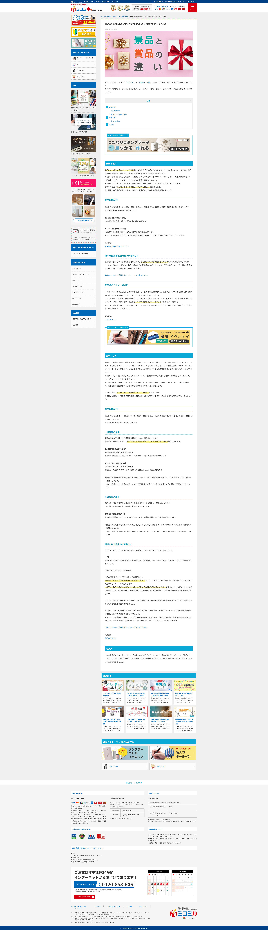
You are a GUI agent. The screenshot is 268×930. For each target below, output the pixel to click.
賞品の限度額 (115, 121)
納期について (77, 280)
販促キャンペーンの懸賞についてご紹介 (184, 694)
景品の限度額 (115, 111)
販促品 (141, 82)
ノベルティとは (111, 319)
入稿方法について (78, 292)
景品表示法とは (111, 638)
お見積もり (76, 304)
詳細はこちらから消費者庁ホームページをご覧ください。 (127, 275)
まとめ (111, 124)
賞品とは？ (113, 118)
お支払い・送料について (81, 274)
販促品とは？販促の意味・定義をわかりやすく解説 (160, 694)
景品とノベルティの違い (119, 114)
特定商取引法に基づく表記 (81, 319)
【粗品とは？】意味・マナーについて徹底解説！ (136, 721)
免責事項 (139, 783)
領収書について (77, 286)
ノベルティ (129, 82)
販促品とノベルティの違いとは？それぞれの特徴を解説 (112, 722)
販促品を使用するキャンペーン (117, 246)
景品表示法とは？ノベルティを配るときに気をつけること (184, 722)
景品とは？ (113, 107)
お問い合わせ (77, 298)
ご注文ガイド (77, 268)
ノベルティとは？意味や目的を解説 (112, 694)
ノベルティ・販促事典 (80, 254)
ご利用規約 (97, 906)
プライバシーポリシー (113, 906)
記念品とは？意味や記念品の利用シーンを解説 (160, 721)
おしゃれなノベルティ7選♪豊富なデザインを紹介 (136, 694)
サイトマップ (78, 908)
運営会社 (129, 783)
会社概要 (75, 325)
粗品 (148, 82)
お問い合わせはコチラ (84, 897)
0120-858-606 (117, 884)
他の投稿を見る (83, 220)
